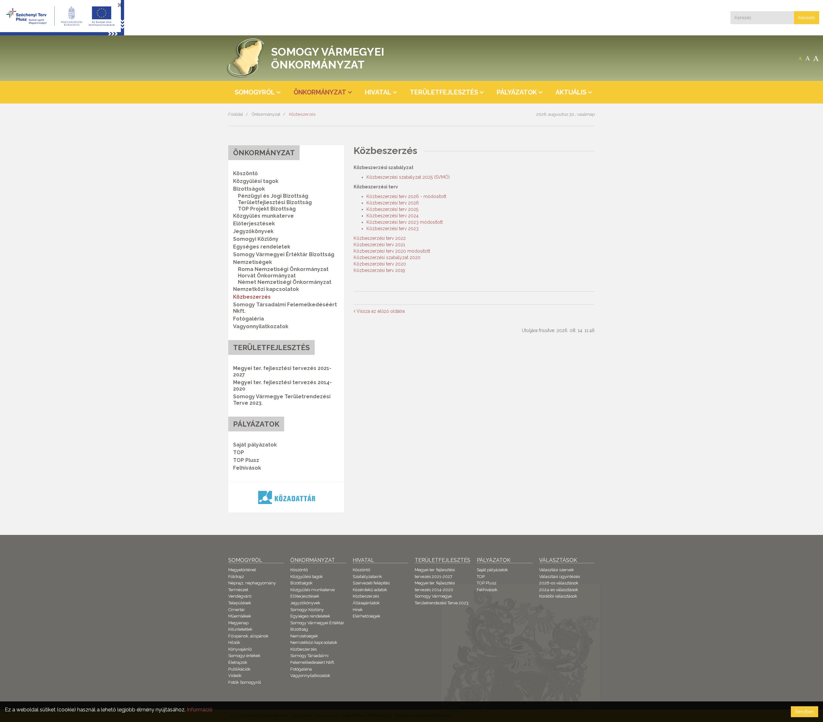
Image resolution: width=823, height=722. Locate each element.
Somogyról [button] (255, 92)
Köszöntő (245, 173)
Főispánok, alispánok (248, 636)
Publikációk (239, 669)
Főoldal (235, 114)
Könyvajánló (240, 649)
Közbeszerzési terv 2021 (379, 244)
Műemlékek (239, 616)
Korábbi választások (558, 596)
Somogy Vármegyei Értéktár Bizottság (283, 254)
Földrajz (236, 576)
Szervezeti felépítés (371, 583)
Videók (234, 675)
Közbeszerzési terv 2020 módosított (392, 251)
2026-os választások (558, 583)
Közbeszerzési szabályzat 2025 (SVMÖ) (408, 177)
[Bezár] (120, 5)
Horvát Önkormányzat (267, 276)
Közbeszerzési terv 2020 (380, 263)
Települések (239, 602)
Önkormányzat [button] (320, 92)
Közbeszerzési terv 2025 (392, 209)
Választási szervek (556, 569)
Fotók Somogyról (244, 682)
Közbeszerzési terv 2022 (380, 238)
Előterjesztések (254, 224)
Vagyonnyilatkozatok (260, 326)
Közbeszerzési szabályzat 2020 (387, 257)
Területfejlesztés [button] (444, 92)
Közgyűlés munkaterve (263, 216)
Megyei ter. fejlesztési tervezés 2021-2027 (282, 371)
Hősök (234, 642)
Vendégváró (239, 596)
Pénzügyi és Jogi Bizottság (273, 196)
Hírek (358, 609)
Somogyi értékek (244, 655)
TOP (238, 452)
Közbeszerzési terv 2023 (392, 228)
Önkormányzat (266, 114)
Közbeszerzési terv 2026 (392, 202)
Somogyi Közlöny (255, 239)
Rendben (804, 711)
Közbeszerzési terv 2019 (379, 270)
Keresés (806, 17)
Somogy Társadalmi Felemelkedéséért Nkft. (285, 308)
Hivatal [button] (378, 92)
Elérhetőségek (366, 616)
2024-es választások (558, 589)
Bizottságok (301, 583)
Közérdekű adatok (370, 589)
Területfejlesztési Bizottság (275, 202)
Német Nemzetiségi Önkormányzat (284, 282)
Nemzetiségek (304, 636)
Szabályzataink (367, 576)
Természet (238, 589)
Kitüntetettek (240, 629)
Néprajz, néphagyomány (252, 583)
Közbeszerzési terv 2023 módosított (404, 222)
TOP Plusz (246, 460)
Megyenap (238, 622)
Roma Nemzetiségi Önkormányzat (283, 269)
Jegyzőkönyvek (253, 231)
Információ (200, 710)
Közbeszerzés (302, 114)
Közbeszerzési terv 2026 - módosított (406, 196)
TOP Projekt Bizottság (267, 209)
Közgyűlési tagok (255, 181)
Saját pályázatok (255, 445)
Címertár (236, 609)
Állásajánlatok (366, 602)
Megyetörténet (242, 569)
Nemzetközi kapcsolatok (266, 289)
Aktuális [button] (571, 92)
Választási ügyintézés (559, 576)
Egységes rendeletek (261, 247)
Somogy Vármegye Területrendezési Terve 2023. (281, 399)
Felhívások (247, 468)
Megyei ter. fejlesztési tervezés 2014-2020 (282, 385)
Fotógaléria (248, 319)
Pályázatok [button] (517, 92)
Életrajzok (237, 662)
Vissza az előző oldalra (380, 311)
